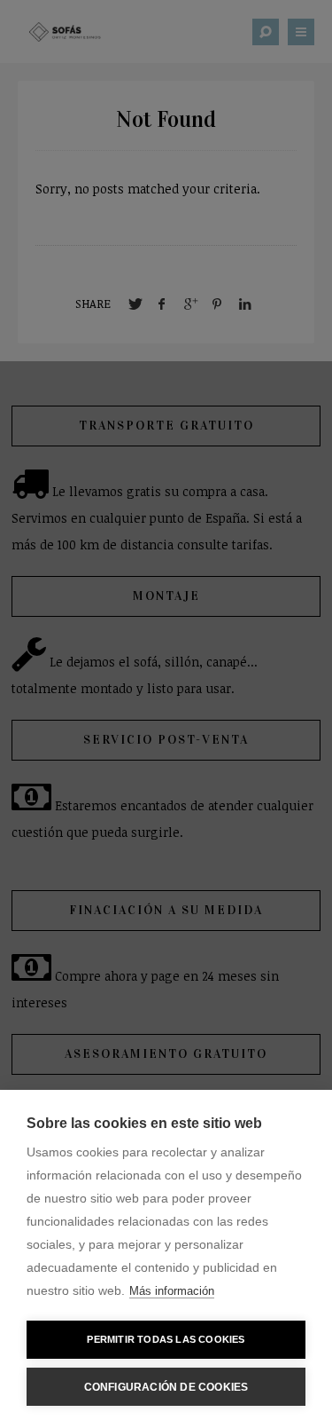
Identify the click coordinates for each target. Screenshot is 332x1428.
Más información (171, 1291)
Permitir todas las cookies (165, 1339)
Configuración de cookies (166, 1387)
